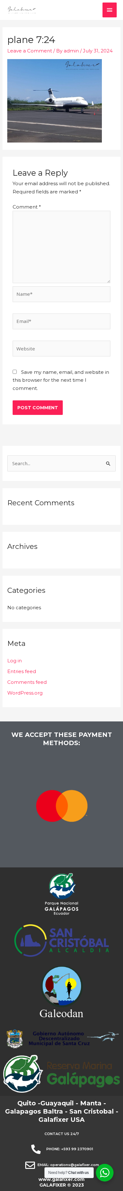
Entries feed (21, 671)
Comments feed (27, 682)
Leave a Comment (29, 51)
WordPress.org (25, 693)
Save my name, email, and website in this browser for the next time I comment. (61, 380)
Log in (14, 661)
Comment (27, 207)
